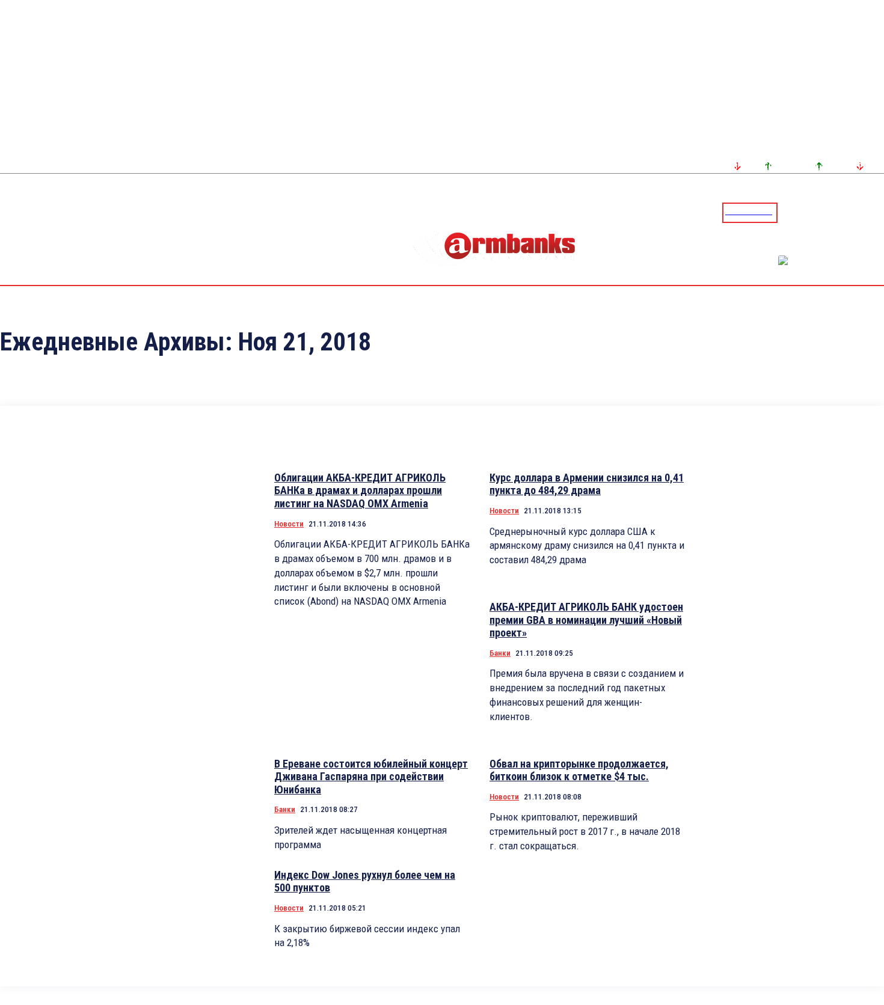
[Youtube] (862, 212)
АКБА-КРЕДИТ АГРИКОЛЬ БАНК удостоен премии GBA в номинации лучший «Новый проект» (586, 619)
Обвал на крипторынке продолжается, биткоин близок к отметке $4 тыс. (579, 770)
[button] (789, 211)
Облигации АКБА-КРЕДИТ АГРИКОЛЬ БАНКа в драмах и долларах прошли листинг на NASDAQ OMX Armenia (360, 490)
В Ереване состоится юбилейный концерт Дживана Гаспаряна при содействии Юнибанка (371, 776)
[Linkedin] (876, 212)
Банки (500, 653)
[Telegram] (847, 212)
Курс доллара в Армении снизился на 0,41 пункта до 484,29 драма (587, 484)
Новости (289, 523)
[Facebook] (833, 212)
